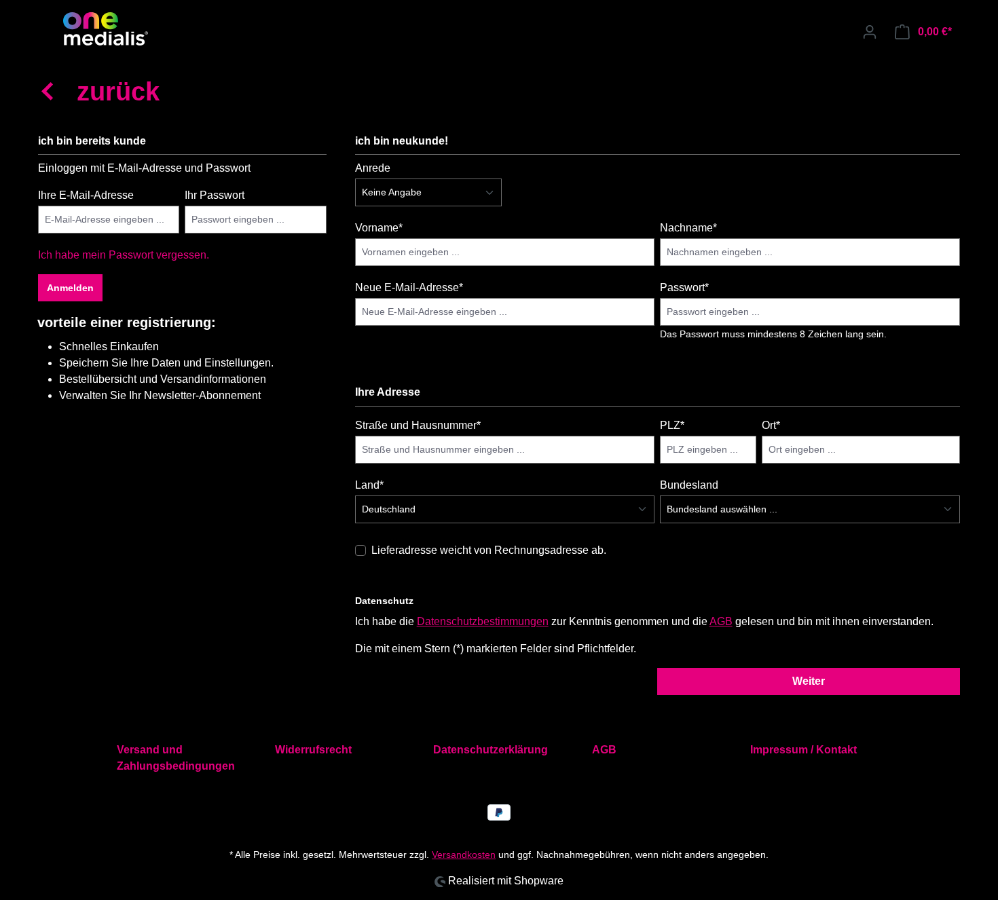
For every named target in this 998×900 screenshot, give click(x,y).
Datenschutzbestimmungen (483, 621)
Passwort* (684, 287)
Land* (369, 485)
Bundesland (689, 485)
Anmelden (70, 287)
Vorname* (379, 227)
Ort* (771, 425)
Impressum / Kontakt (803, 749)
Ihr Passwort (214, 195)
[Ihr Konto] (869, 31)
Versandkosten (464, 854)
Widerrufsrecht (313, 749)
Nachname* (688, 227)
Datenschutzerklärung (490, 749)
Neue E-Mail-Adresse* (409, 287)
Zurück (118, 91)
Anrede (372, 168)
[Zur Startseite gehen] (105, 28)
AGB (721, 621)
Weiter (808, 681)
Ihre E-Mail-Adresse (86, 195)
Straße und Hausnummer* (418, 425)
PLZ (672, 425)
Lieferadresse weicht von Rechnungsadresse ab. (488, 550)
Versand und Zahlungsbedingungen (176, 758)
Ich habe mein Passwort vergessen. (123, 255)
